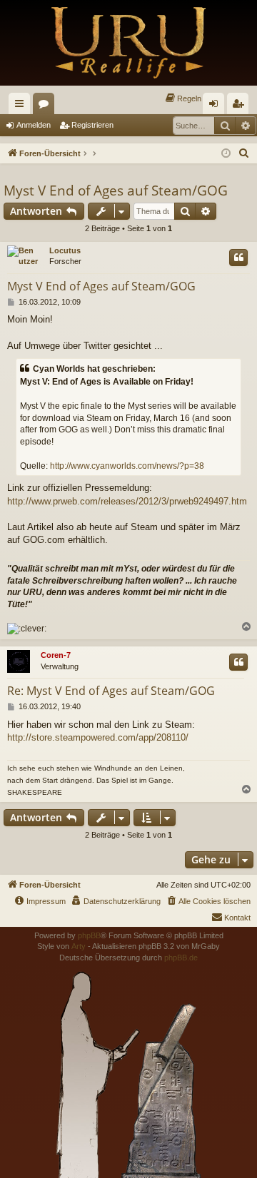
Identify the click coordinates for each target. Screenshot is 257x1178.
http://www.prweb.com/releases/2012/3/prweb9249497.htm (127, 501)
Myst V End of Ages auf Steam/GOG (116, 190)
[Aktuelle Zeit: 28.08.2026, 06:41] (226, 154)
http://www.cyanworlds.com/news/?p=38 (127, 466)
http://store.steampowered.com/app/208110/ (97, 737)
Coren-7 (56, 655)
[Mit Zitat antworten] (238, 257)
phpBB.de (181, 957)
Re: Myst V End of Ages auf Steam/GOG (111, 691)
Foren (46, 106)
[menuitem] (182, 98)
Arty (78, 946)
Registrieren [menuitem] (240, 106)
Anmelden (33, 125)
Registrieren (92, 125)
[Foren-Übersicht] (128, 43)
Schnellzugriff (22, 106)
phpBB (89, 935)
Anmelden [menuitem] (216, 106)
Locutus (65, 250)
